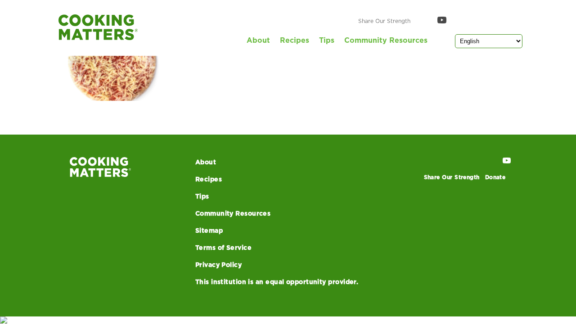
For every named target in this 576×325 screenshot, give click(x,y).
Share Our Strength (384, 21)
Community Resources (386, 40)
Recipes (294, 40)
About (258, 40)
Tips (326, 40)
